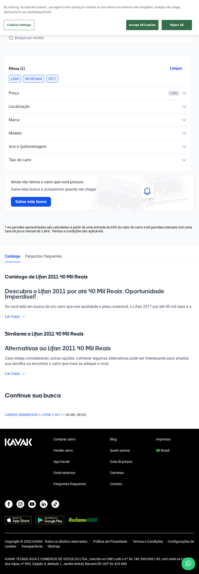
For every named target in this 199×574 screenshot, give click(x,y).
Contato (116, 484)
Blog (113, 439)
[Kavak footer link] (18, 462)
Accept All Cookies (142, 25)
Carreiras (117, 473)
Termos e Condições (148, 541)
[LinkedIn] (44, 504)
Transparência (32, 546)
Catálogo (12, 256)
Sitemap (54, 546)
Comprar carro (64, 439)
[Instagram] (20, 504)
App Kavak (61, 462)
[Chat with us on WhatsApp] (188, 563)
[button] (15, 79)
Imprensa (163, 439)
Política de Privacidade (110, 541)
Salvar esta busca (31, 201)
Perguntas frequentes (43, 256)
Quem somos (120, 450)
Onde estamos (64, 473)
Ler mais (12, 316)
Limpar (176, 68)
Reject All (176, 25)
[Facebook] (9, 504)
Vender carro (63, 450)
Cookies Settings (19, 25)
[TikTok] (55, 504)
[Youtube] (32, 504)
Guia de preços (121, 462)
